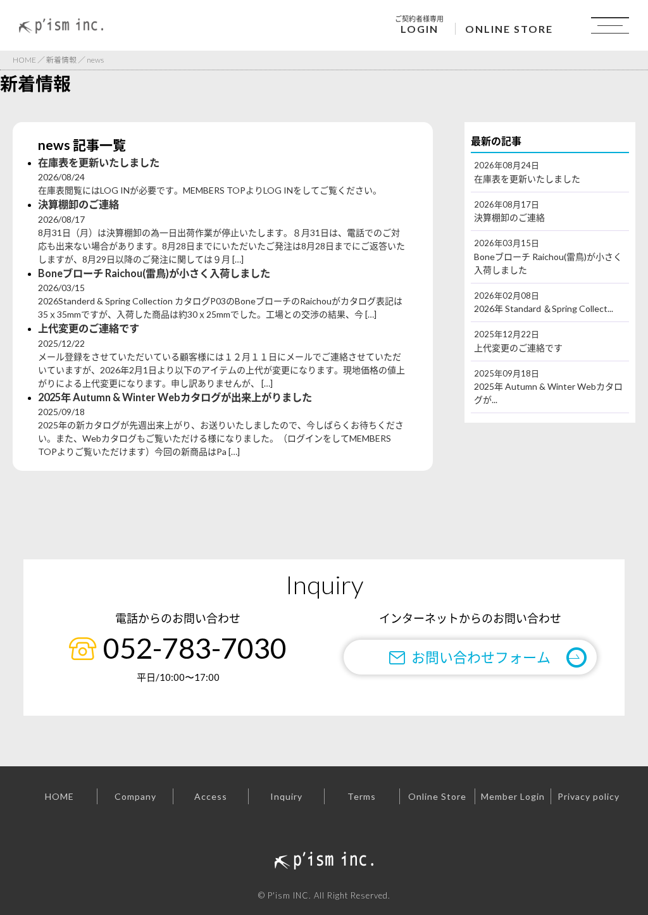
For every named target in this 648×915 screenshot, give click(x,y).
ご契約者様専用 (419, 25)
